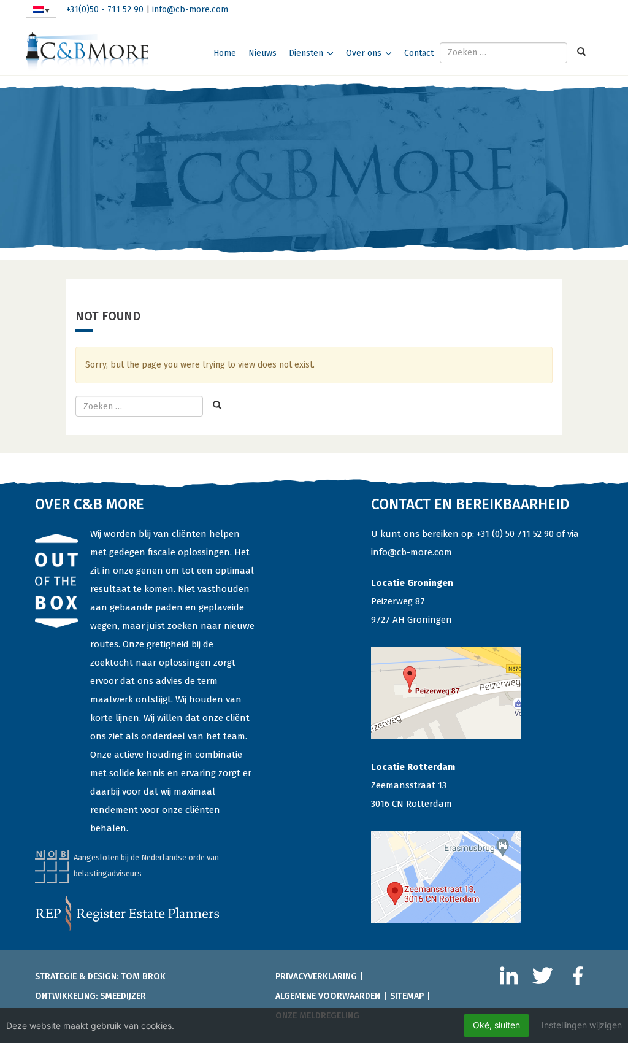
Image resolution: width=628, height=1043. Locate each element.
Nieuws (262, 53)
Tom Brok (143, 976)
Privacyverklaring (316, 976)
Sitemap (407, 996)
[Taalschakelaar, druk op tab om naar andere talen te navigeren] (41, 10)
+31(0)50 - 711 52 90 (105, 9)
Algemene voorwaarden (327, 996)
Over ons (363, 53)
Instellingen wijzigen (582, 1025)
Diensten (306, 53)
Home (224, 53)
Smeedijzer (123, 996)
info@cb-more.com (190, 9)
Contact (419, 53)
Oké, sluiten (496, 1025)
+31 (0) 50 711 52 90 (515, 533)
